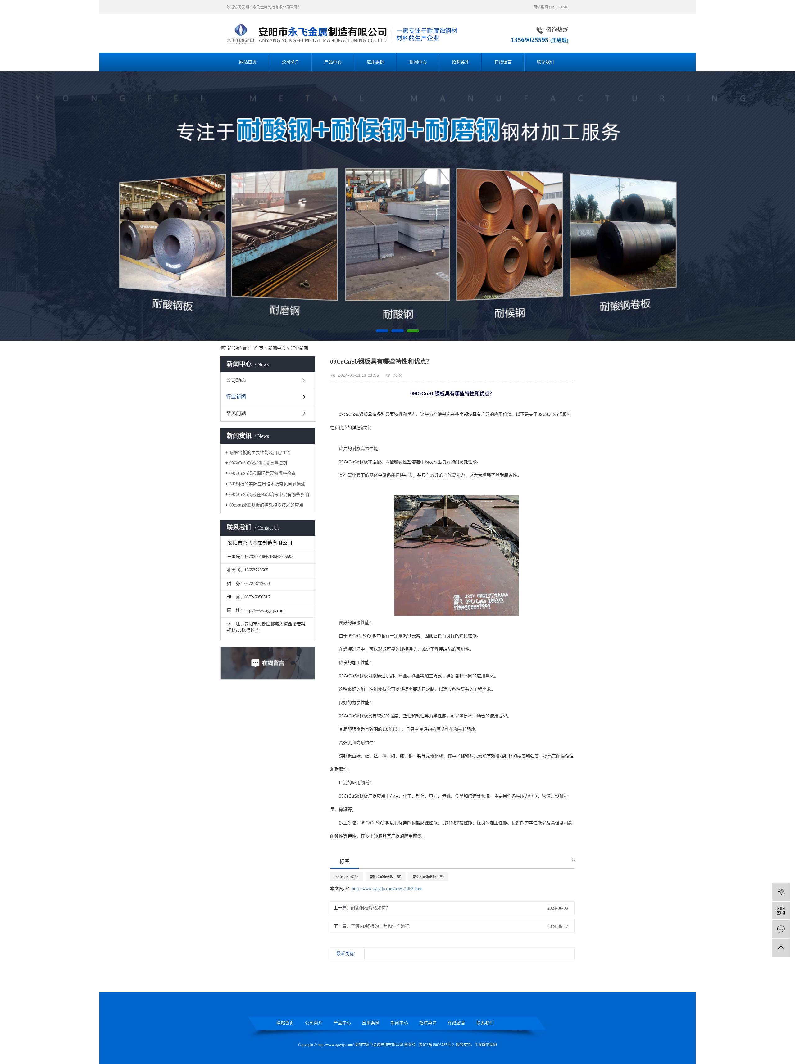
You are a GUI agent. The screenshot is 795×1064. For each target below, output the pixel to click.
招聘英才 (460, 62)
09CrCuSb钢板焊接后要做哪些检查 (262, 473)
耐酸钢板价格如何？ (370, 908)
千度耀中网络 (486, 1045)
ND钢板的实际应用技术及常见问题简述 (267, 484)
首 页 (258, 348)
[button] (382, 330)
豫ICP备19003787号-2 (436, 1045)
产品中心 (333, 62)
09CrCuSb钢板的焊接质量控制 (258, 463)
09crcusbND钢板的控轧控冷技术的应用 (266, 505)
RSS (554, 7)
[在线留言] (781, 929)
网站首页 (248, 62)
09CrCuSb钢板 (346, 877)
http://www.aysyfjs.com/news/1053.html (387, 888)
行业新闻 (299, 348)
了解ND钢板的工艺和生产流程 (380, 926)
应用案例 (375, 62)
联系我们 (545, 62)
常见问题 (236, 413)
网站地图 (540, 7)
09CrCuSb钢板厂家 (385, 877)
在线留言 (503, 62)
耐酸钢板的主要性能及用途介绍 (259, 452)
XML (564, 7)
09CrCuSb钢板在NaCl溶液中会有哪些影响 (269, 494)
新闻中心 (418, 62)
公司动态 (236, 380)
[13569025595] (781, 892)
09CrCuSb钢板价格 (428, 877)
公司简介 (290, 62)
